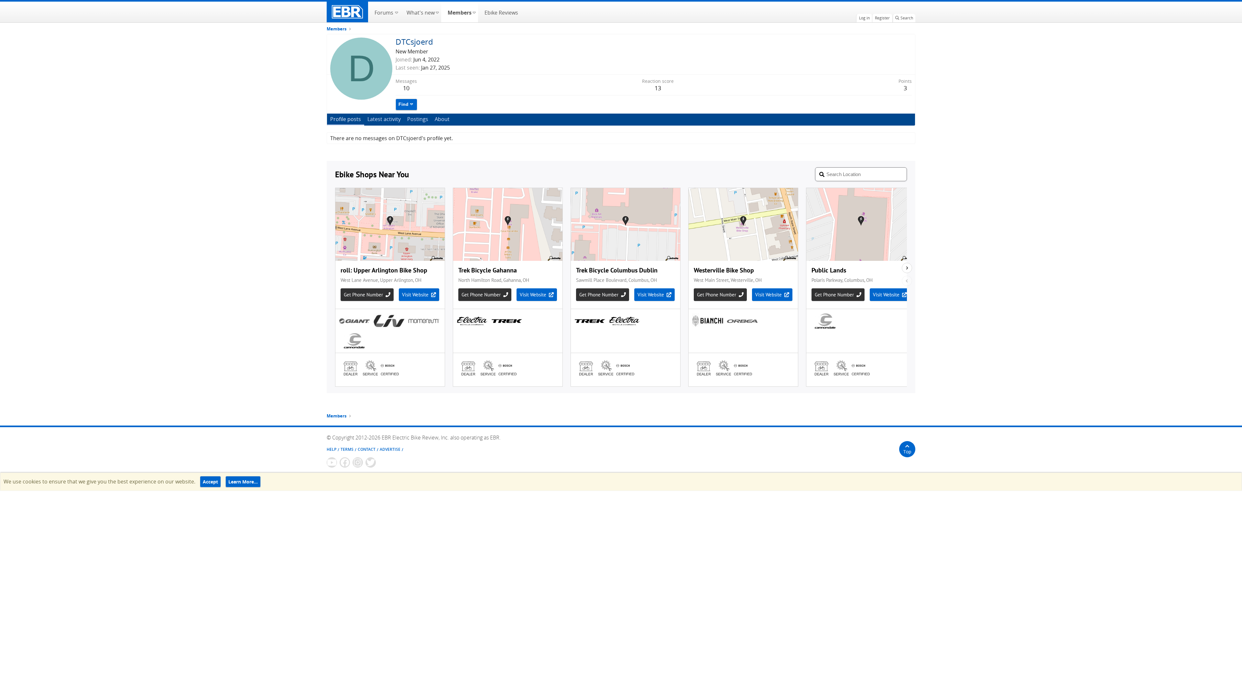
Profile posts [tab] (345, 119)
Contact (367, 449)
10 (406, 88)
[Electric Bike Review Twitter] (370, 462)
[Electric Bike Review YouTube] (332, 462)
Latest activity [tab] (384, 119)
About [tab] (442, 119)
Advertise (390, 449)
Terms (347, 449)
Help (331, 449)
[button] (396, 12)
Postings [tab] (417, 119)
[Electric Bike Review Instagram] (358, 462)
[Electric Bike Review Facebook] (345, 462)
